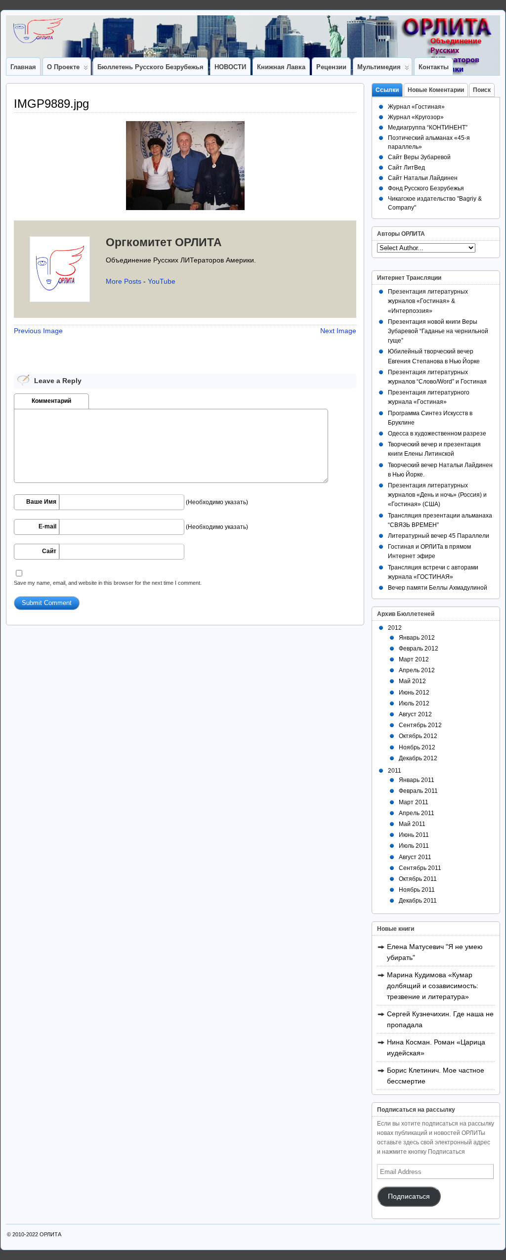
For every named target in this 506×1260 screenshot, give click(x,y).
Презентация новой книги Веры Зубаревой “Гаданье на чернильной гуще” (438, 331)
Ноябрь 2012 (417, 747)
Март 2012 (414, 659)
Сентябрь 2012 (420, 725)
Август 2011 (415, 857)
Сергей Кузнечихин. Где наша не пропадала (440, 1019)
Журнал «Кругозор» (416, 117)
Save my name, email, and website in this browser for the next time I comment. (108, 583)
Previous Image (38, 331)
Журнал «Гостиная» (416, 106)
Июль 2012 (414, 703)
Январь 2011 (416, 780)
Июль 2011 (414, 845)
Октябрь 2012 (418, 736)
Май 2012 (412, 681)
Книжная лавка (281, 67)
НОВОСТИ (230, 67)
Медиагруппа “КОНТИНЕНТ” (427, 127)
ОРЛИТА (50, 1234)
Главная (23, 67)
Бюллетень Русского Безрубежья (150, 67)
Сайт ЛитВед (406, 167)
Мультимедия (379, 67)
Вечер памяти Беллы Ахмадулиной (437, 587)
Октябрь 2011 (418, 878)
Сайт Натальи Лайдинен (423, 177)
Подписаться (409, 1196)
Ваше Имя (41, 501)
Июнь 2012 (414, 692)
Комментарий (51, 400)
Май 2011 (412, 824)
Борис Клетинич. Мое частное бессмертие (435, 1075)
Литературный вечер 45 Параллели (438, 535)
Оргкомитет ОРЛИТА (164, 242)
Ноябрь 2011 (417, 889)
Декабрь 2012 (418, 758)
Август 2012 (415, 714)
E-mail (47, 526)
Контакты (434, 67)
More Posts (123, 281)
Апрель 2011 (416, 813)
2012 (395, 627)
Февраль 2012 (418, 648)
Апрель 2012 (417, 670)
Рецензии (331, 67)
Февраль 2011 (418, 790)
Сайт (49, 551)
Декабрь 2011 (418, 900)
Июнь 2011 (414, 834)
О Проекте (63, 67)
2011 (394, 770)
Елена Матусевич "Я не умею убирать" (435, 952)
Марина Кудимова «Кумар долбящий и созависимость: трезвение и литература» (432, 985)
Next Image (338, 331)
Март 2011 (413, 802)
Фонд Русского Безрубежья (426, 188)
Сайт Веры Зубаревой (419, 157)
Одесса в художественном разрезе (437, 433)
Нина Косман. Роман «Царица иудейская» (436, 1047)
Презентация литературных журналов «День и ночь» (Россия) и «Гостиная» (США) (437, 495)
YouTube (161, 281)
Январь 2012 (417, 637)
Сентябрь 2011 (420, 868)
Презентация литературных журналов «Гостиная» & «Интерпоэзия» (428, 301)
